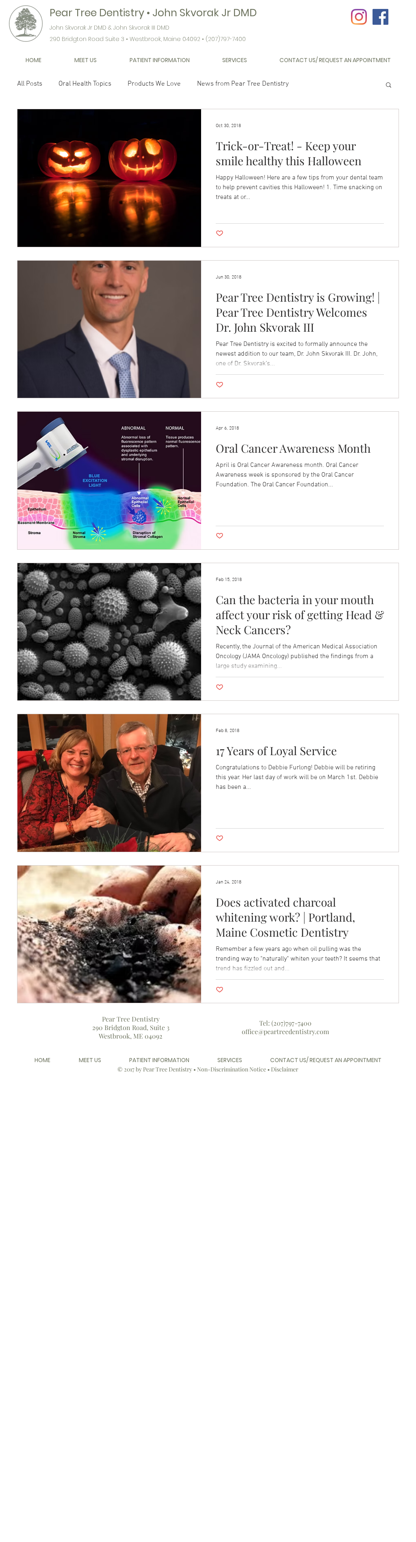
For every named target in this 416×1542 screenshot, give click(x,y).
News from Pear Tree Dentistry (243, 84)
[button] (85, 60)
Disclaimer (284, 1069)
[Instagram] (359, 17)
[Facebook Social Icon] (380, 17)
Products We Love (154, 84)
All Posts (29, 84)
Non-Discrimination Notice (231, 1069)
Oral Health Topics (84, 84)
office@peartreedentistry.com (285, 1031)
